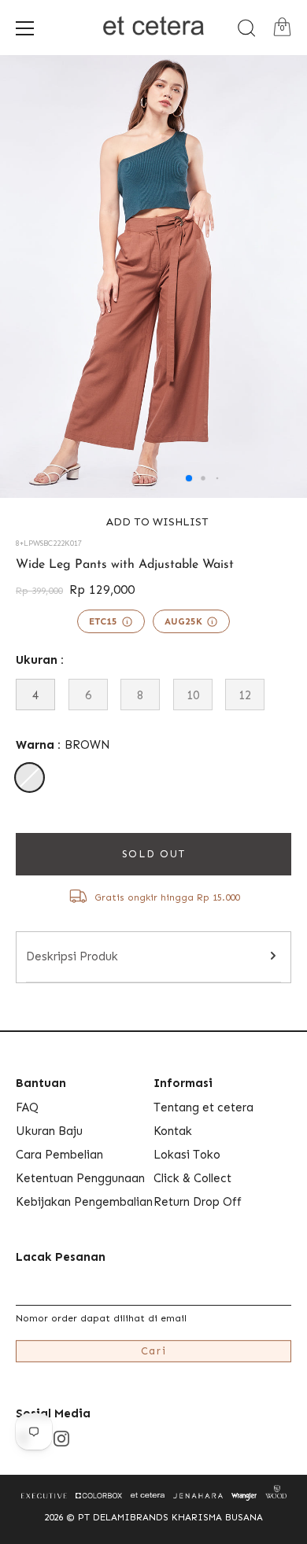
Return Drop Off (198, 1202)
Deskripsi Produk (72, 956)
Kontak (173, 1131)
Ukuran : (40, 660)
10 (193, 695)
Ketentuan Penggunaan (80, 1178)
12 (245, 695)
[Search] (246, 28)
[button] (153, 521)
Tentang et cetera (203, 1107)
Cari (154, 1351)
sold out (154, 854)
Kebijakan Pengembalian (84, 1202)
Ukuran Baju (49, 1131)
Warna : (63, 745)
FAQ (27, 1107)
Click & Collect (192, 1178)
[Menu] (25, 28)
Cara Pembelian (59, 1155)
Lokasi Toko (187, 1155)
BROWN (29, 777)
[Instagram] (61, 1438)
